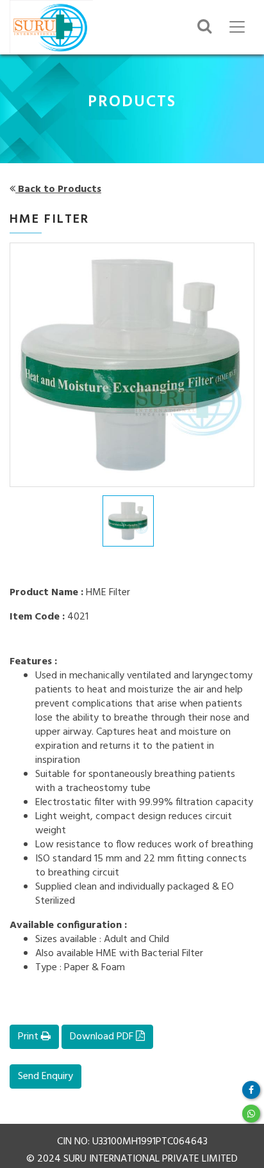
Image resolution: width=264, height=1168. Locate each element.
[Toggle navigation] (237, 27)
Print (29, 1036)
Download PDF (103, 1036)
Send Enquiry (45, 1076)
